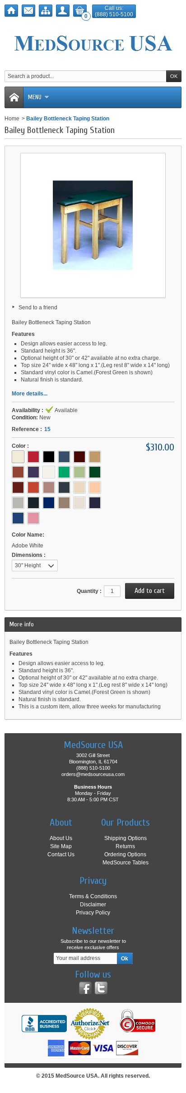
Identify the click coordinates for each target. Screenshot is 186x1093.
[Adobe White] (18, 456)
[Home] (11, 10)
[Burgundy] (79, 456)
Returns (125, 846)
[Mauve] (48, 487)
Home (12, 118)
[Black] (48, 456)
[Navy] (64, 487)
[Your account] (62, 10)
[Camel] (94, 456)
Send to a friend (38, 307)
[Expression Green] (79, 472)
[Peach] (94, 487)
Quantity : (89, 591)
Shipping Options (125, 838)
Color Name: (28, 535)
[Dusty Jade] (64, 472)
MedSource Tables (125, 862)
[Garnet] (18, 487)
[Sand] (79, 502)
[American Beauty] (33, 456)
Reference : (27, 429)
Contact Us (60, 854)
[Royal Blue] (48, 502)
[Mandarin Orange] (33, 487)
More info (21, 624)
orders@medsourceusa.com (93, 774)
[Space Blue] (18, 518)
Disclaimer (93, 904)
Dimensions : (29, 555)
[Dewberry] (33, 472)
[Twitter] (101, 988)
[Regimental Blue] (33, 502)
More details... (29, 393)
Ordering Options (125, 854)
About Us (61, 838)
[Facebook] (85, 988)
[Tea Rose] (33, 518)
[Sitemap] (45, 10)
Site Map (61, 846)
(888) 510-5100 (114, 14)
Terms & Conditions (93, 896)
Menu (35, 97)
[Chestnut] (18, 472)
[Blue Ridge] (64, 456)
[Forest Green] (94, 472)
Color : (20, 446)
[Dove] (48, 472)
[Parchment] (79, 487)
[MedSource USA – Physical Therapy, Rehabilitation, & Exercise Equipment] (93, 43)
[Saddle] (64, 502)
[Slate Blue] (94, 502)
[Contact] (28, 10)
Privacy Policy (93, 912)
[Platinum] (18, 502)
